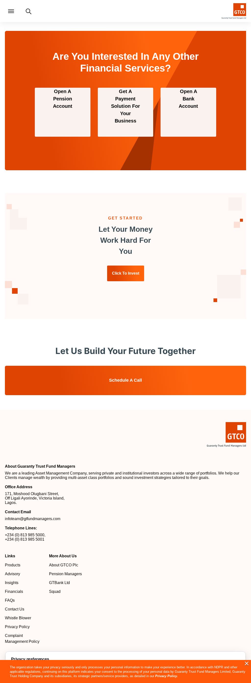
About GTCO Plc (63, 565)
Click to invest (125, 273)
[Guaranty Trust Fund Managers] (226, 434)
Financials (14, 591)
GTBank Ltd (59, 583)
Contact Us (14, 609)
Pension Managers (65, 574)
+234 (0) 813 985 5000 (24, 535)
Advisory (12, 574)
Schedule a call (125, 380)
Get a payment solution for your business (125, 106)
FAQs (10, 600)
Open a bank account (188, 99)
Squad (55, 591)
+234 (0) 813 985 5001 (24, 539)
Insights (11, 583)
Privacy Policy (17, 627)
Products (12, 565)
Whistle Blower (18, 618)
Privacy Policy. (166, 676)
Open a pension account (62, 99)
